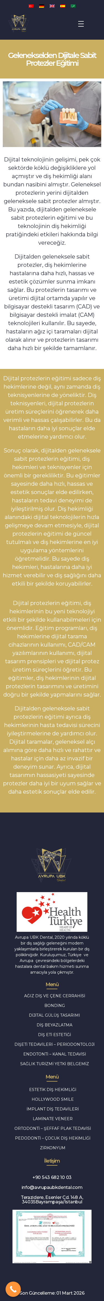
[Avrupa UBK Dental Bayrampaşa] (29, 23)
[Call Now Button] (13, 1289)
